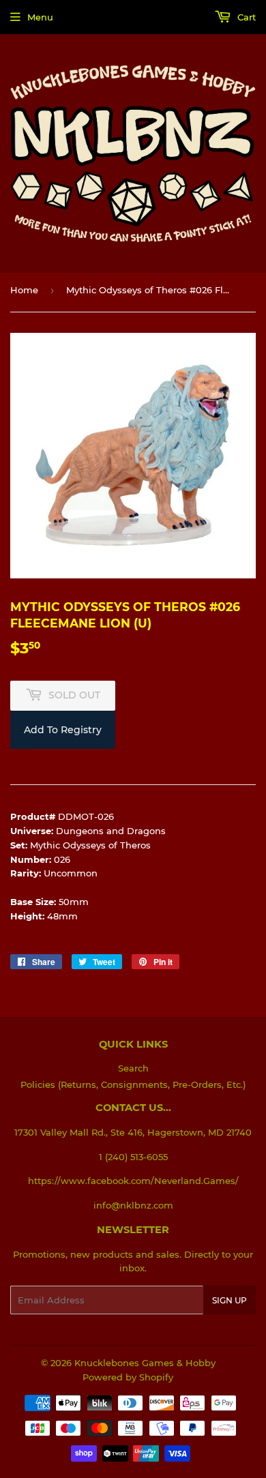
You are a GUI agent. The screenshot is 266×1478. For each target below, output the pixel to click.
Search (133, 1068)
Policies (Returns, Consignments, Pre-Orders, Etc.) (133, 1084)
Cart (245, 17)
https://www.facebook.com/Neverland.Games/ (133, 1180)
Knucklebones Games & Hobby (145, 1362)
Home (24, 289)
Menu (40, 17)
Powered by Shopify (128, 1377)
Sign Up (229, 1300)
